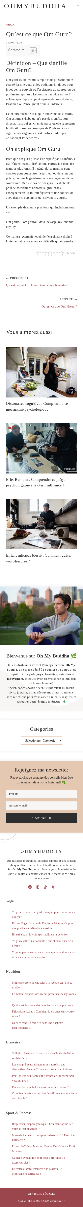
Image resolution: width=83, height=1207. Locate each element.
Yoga (10, 24)
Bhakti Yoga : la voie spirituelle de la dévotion (40, 934)
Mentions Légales (41, 1194)
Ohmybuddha (35, 6)
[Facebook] (30, 887)
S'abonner (41, 817)
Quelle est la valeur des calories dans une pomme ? (42, 1005)
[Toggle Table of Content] (31, 50)
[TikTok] (45, 887)
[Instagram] (37, 887)
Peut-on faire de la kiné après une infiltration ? (40, 1087)
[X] (53, 887)
